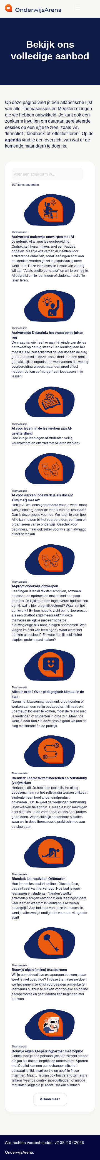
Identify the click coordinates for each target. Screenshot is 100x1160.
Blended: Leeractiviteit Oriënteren (38, 879)
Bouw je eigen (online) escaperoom (39, 970)
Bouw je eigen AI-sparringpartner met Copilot (47, 1051)
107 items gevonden (25, 184)
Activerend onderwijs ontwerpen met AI (43, 237)
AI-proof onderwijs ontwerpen (35, 586)
